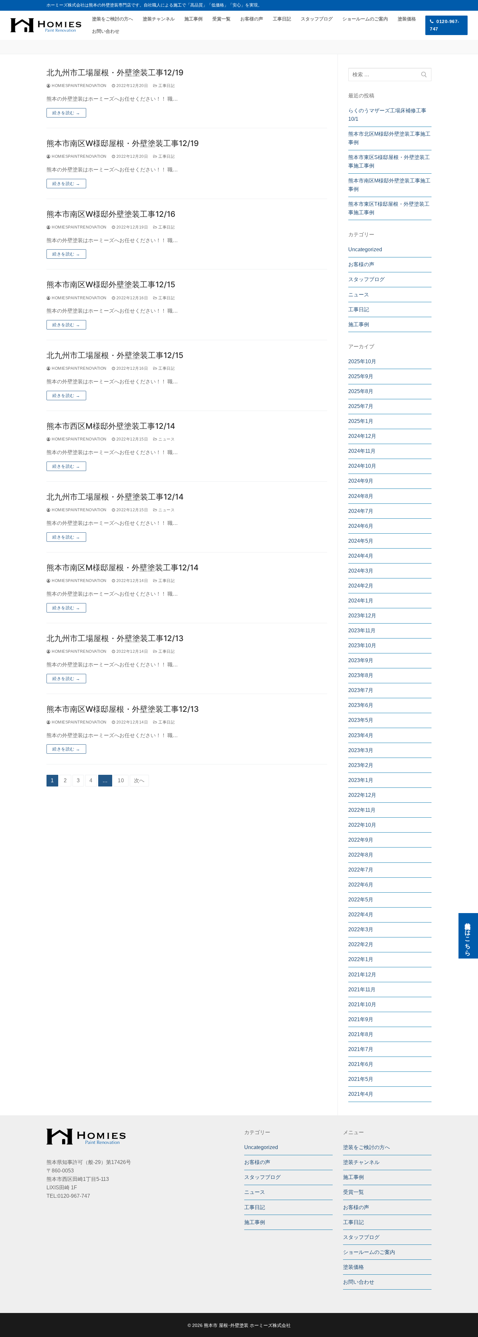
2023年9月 (360, 660)
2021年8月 (360, 1034)
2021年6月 (360, 1064)
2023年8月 (360, 675)
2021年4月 (360, 1094)
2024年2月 (360, 585)
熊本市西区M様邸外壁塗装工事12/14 (110, 426)
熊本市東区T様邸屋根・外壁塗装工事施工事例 (389, 208)
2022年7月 (360, 870)
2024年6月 (360, 526)
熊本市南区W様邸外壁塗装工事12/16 (110, 214)
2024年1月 (360, 600)
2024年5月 (360, 541)
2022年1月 (360, 959)
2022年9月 (360, 840)
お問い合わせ (358, 1282)
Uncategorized (365, 249)
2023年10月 (362, 645)
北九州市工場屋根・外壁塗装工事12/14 (115, 496)
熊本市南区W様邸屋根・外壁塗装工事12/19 (122, 143)
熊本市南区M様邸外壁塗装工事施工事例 (389, 185)
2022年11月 (362, 810)
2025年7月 (360, 406)
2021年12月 (362, 974)
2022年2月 (360, 944)
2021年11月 (362, 989)
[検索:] (390, 74)
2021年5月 (360, 1079)
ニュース (166, 439)
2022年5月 (360, 899)
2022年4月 (360, 914)
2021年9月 (360, 1019)
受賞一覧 (353, 1192)
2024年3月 (360, 571)
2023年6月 (360, 705)
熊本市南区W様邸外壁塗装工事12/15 (110, 284)
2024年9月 (360, 481)
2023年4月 (360, 735)
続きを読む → (66, 112)
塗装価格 (353, 1267)
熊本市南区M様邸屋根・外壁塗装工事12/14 (122, 567)
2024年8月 (360, 496)
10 (121, 780)
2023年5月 (360, 720)
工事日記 (166, 86)
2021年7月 (360, 1049)
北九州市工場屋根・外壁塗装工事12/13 (114, 638)
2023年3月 (360, 750)
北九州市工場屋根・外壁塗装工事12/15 (114, 355)
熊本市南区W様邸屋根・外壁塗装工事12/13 (122, 709)
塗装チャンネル (361, 1162)
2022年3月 (360, 929)
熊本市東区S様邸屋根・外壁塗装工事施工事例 (389, 161)
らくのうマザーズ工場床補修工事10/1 (387, 115)
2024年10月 (362, 466)
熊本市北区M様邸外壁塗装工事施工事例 (389, 138)
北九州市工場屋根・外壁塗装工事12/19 (114, 72)
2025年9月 (360, 376)
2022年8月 (360, 855)
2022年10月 (362, 825)
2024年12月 (362, 436)
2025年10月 (362, 361)
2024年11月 (362, 451)
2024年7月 (360, 511)
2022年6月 (360, 884)
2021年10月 (362, 1004)
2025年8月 (360, 391)
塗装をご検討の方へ (366, 1147)
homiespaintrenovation (79, 86)
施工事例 (358, 324)
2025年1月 (360, 421)
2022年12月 (362, 795)
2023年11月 (362, 630)
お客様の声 (361, 264)
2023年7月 (360, 690)
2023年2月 (360, 765)
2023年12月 (362, 615)
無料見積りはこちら (467, 936)
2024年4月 (360, 556)
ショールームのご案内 (369, 1252)
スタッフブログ (366, 279)
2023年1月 (360, 780)
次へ (139, 780)
